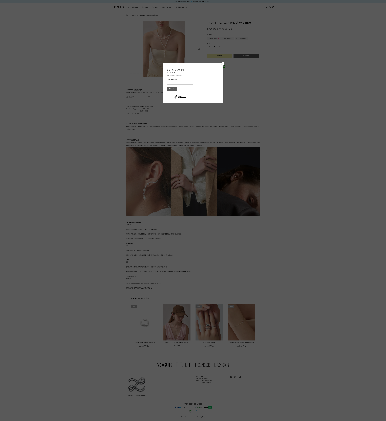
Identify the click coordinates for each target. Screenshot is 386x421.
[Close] (222, 63)
